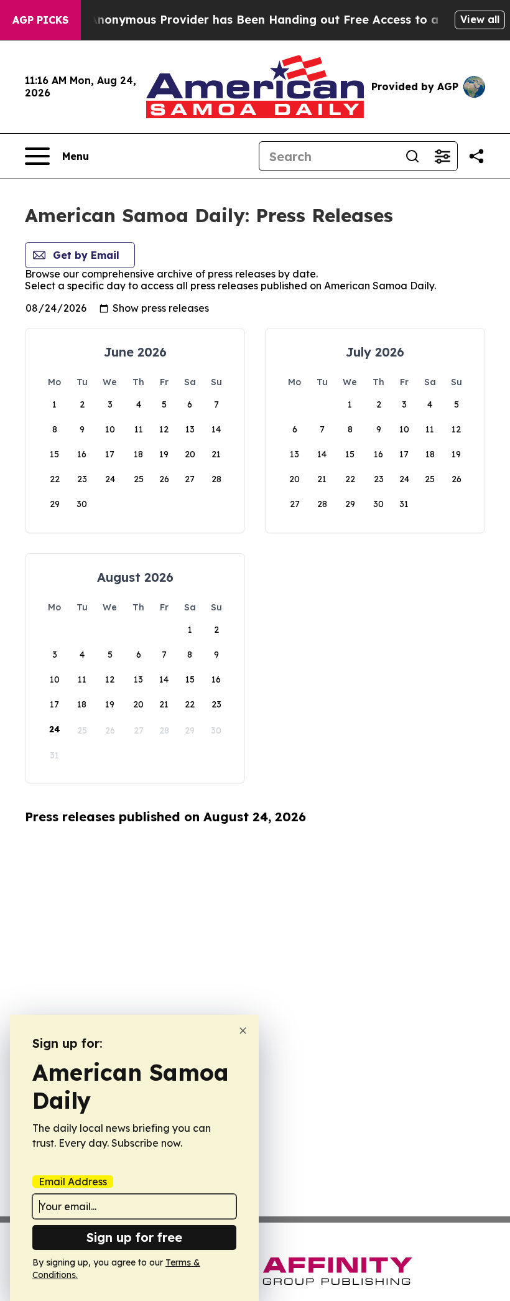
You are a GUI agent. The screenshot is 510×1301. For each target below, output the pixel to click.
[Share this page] (476, 156)
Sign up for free (134, 1237)
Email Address (73, 1181)
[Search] (412, 156)
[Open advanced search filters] (442, 156)
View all (479, 19)
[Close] (243, 1031)
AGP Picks (40, 20)
